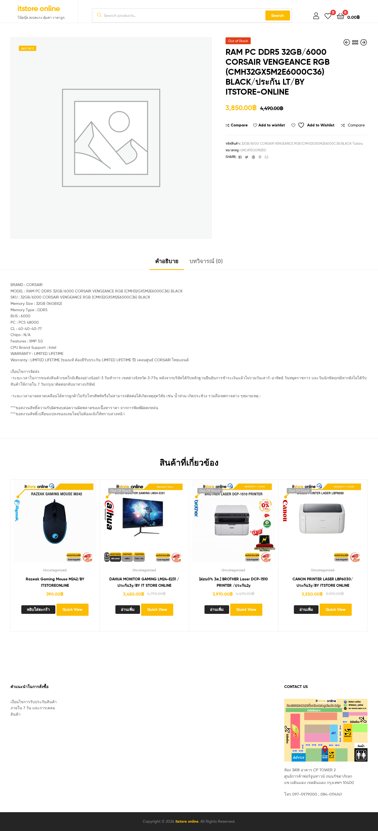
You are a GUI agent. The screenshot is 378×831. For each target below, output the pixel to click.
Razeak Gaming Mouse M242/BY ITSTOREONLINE (55, 582)
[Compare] (48, 525)
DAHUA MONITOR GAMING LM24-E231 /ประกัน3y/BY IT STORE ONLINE (144, 582)
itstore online (38, 8)
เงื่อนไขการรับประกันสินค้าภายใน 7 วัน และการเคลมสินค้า (34, 707)
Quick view (89, 525)
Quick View (75, 525)
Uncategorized (253, 150)
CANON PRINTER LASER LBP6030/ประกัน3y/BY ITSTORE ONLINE (322, 582)
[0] (328, 15)
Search (277, 15)
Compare (239, 125)
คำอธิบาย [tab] (166, 261)
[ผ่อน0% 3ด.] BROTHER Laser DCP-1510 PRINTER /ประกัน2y (233, 582)
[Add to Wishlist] (21, 525)
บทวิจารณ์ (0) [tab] (206, 261)
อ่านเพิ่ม (127, 609)
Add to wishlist (271, 125)
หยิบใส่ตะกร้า (38, 609)
